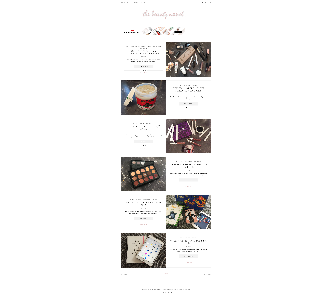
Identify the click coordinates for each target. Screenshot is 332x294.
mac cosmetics (185, 161)
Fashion (135, 2)
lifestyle (145, 46)
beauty (127, 46)
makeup (150, 46)
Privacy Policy (163, 292)
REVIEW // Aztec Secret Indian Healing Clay (188, 89)
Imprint (170, 292)
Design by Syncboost (184, 289)
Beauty (128, 2)
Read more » (143, 66)
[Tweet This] (186, 107)
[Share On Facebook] (143, 70)
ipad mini (181, 237)
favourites (133, 46)
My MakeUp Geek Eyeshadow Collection (188, 165)
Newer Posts (125, 274)
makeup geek (197, 161)
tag (190, 237)
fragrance (139, 46)
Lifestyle (143, 2)
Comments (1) (188, 110)
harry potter (138, 199)
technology (143, 48)
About (123, 2)
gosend (146, 123)
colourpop (140, 123)
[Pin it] (145, 70)
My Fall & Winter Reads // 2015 (143, 203)
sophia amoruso (152, 199)
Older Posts (207, 274)
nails (154, 46)
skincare (158, 46)
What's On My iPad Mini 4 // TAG (188, 242)
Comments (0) (143, 72)
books (132, 199)
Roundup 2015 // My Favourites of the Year (143, 52)
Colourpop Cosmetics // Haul (143, 127)
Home (166, 273)
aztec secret (183, 85)
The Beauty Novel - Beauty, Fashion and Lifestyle (165, 289)
